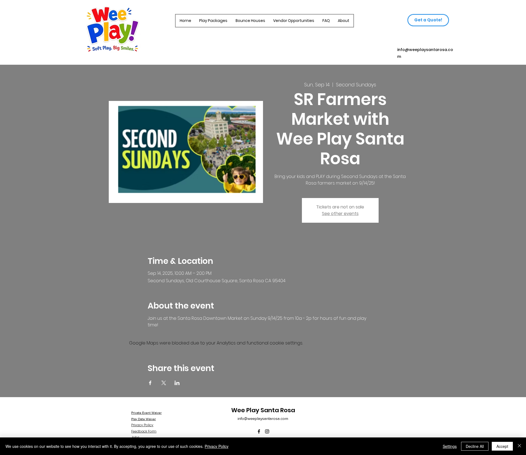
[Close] (519, 446)
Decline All (475, 446)
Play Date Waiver (143, 419)
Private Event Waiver (146, 413)
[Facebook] (259, 431)
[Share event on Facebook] (150, 383)
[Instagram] (267, 431)
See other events (340, 213)
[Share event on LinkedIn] (177, 383)
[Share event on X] (163, 383)
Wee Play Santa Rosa (263, 410)
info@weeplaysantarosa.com (263, 418)
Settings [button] (450, 446)
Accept (502, 446)
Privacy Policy (216, 446)
